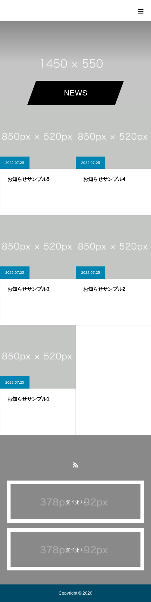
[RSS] (75, 464)
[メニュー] (140, 10)
